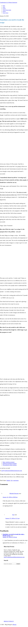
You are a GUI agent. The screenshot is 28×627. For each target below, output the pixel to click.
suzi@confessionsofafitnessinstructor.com (11, 470)
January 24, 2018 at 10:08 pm (10, 497)
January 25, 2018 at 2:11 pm (12, 518)
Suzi (13, 514)
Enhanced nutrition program (10, 463)
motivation (16, 480)
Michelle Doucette (14, 493)
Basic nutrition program (8, 462)
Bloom (14, 624)
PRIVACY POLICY (9, 621)
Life (12, 480)
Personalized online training (10, 465)
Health (8, 480)
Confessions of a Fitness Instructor (8, 2)
